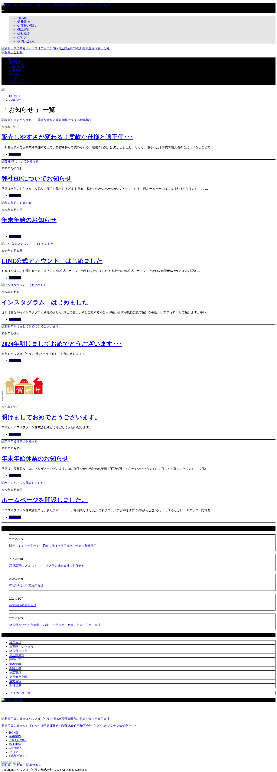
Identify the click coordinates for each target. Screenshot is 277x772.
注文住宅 (15, 681)
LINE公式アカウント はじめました (52, 260)
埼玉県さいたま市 (21, 646)
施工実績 (24, 29)
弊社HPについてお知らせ (37, 178)
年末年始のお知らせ (29, 220)
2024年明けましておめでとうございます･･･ (62, 343)
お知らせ (15, 154)
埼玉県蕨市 (16, 655)
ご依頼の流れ (27, 25)
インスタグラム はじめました (45, 302)
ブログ (22, 37)
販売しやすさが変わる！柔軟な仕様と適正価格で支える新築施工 (53, 545)
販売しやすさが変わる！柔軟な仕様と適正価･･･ (67, 137)
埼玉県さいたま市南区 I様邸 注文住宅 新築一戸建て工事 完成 (55, 625)
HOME (22, 18)
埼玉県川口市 (18, 651)
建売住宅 (15, 659)
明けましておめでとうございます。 (51, 417)
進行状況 (15, 685)
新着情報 (15, 664)
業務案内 (24, 21)
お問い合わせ (27, 41)
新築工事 (15, 668)
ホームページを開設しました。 (45, 500)
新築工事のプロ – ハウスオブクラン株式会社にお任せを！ (48, 565)
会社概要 (24, 33)
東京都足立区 (18, 677)
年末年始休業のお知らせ (35, 458)
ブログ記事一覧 (19, 693)
